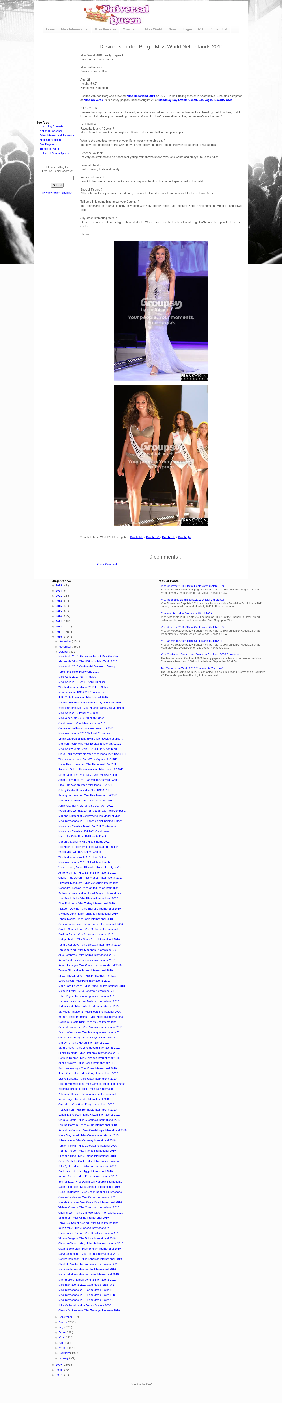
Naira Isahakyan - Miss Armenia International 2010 (88, 1274)
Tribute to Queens (50, 148)
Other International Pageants (57, 135)
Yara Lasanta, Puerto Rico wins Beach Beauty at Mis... (90, 867)
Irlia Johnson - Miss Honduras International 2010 (87, 1109)
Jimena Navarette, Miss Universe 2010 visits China (88, 779)
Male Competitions (51, 139)
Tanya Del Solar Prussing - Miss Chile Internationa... (89, 1223)
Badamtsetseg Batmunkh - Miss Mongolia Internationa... (91, 1016)
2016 (59, 606)
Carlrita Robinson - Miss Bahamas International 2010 (90, 1258)
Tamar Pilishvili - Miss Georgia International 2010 (87, 1145)
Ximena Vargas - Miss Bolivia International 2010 (87, 1238)
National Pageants (51, 131)
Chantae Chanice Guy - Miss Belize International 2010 (90, 1243)
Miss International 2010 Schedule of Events (84, 862)
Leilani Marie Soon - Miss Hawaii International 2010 (89, 1114)
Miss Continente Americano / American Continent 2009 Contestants (201, 654)
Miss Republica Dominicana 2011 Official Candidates (192, 599)
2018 (59, 600)
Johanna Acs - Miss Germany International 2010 (87, 1140)
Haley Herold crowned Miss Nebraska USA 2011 (87, 764)
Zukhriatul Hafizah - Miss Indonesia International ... (88, 1094)
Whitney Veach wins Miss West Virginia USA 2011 (88, 759)
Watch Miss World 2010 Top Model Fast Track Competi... (92, 810)
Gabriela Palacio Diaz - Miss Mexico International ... (89, 1022)
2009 (59, 1364)
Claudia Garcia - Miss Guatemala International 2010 (89, 1120)
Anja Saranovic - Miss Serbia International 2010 (86, 955)
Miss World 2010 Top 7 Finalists (77, 676)
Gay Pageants (48, 144)
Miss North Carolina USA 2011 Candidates (83, 831)
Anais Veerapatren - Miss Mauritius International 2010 (90, 1027)
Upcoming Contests (51, 126)
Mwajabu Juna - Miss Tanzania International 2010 (88, 913)
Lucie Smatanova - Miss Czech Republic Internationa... (91, 1192)
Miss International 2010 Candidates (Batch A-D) (86, 1300)
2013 (59, 621)
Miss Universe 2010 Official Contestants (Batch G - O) (192, 627)
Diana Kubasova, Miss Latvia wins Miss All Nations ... (90, 774)
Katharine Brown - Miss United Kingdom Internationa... (90, 893)
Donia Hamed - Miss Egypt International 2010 (85, 1171)
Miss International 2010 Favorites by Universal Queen (90, 821)
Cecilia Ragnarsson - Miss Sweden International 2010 (90, 924)
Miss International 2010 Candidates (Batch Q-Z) (86, 1284)
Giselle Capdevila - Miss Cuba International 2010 (87, 1197)
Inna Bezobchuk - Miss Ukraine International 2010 (88, 898)
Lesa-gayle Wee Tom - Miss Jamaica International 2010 (91, 1083)
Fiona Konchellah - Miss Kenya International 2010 (88, 1073)
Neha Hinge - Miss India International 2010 (84, 1099)
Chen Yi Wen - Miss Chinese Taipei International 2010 (90, 1212)
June (62, 1332)
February (64, 1353)
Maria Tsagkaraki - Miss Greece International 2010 (88, 1135)
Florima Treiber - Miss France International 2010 (87, 1150)
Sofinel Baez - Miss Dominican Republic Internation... (90, 1181)
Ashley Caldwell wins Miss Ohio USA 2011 (83, 790)
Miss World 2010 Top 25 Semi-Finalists (81, 682)
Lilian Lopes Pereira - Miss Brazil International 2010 (89, 1233)
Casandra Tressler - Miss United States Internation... (89, 888)
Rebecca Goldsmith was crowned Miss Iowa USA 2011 (91, 769)
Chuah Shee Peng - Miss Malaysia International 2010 (90, 1037)
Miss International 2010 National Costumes (84, 733)
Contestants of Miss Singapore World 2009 (186, 613)
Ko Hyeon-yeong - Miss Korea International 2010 (87, 1068)
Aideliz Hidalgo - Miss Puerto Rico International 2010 (90, 965)
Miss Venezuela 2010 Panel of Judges (81, 718)
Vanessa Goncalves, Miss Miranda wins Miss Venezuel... (92, 707)
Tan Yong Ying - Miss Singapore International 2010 (88, 949)
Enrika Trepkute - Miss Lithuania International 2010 (88, 1053)
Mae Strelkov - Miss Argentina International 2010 (87, 1279)
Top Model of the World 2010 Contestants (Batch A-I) (192, 668)
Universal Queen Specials (55, 153)
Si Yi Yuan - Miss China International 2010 (83, 1217)
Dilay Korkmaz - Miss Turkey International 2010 (86, 903)
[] (51, 192)
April (62, 1342)
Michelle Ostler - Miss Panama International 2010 (87, 991)
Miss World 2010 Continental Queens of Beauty (86, 666)
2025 (59, 585)
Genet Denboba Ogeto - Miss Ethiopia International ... (90, 1161)
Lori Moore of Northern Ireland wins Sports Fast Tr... (89, 846)
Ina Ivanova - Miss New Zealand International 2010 (88, 1001)
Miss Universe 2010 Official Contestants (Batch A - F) (192, 640)
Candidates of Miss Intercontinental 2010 (82, 723)
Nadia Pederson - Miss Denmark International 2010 (89, 1186)
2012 (59, 626)
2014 (59, 616)
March (63, 1347)
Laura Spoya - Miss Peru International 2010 (84, 980)
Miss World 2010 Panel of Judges (78, 712)
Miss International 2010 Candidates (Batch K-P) (86, 1290)
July (61, 1327)
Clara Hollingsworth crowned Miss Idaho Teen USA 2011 (92, 754)
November (65, 646)
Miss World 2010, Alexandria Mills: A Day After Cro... (89, 656)
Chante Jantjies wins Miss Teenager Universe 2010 (89, 1310)
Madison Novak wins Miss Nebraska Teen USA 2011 (89, 743)
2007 (59, 1375)
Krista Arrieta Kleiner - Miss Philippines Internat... (87, 975)
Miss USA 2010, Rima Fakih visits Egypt (82, 836)
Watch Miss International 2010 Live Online (83, 687)
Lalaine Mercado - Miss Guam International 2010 (87, 1125)
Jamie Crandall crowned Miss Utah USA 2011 (85, 805)
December (65, 641)
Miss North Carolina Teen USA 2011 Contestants (87, 826)
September (66, 1317)
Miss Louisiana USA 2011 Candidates (81, 692)
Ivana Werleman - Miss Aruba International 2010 (87, 1269)
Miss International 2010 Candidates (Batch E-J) (86, 1295)
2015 (59, 611)
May (62, 1337)
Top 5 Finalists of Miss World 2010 (78, 671)
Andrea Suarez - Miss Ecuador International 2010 (87, 1176)
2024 (59, 590)
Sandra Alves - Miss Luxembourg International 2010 (89, 1047)
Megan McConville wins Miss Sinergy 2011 (84, 841)
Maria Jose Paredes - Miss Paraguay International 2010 (91, 986)
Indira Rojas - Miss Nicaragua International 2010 (87, 996)
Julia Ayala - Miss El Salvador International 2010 (87, 1166)
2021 (59, 595)
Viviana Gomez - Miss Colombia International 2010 (88, 1207)
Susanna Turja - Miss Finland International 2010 (87, 1156)
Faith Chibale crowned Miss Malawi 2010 (83, 697)
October (64, 651)
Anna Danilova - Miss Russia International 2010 (86, 960)
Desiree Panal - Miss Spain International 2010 (85, 934)
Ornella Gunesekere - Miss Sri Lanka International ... (89, 929)
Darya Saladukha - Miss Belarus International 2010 (88, 1253)
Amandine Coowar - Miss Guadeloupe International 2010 (92, 1130)
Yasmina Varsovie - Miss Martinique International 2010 (90, 1032)
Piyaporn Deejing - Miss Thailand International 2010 (89, 908)
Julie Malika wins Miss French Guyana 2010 (84, 1305)
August (63, 1322)
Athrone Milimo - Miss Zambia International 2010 (87, 872)
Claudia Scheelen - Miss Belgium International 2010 (89, 1248)
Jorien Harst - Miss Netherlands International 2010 (88, 1006)
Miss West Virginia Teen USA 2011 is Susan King (87, 749)
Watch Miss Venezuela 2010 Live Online (82, 857)
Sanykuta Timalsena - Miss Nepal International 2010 (89, 1011)
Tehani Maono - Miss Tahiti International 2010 (85, 919)
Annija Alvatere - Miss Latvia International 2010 (86, 1063)
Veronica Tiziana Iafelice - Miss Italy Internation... (87, 1088)
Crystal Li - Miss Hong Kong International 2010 (86, 1104)
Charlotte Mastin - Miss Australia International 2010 (88, 1264)
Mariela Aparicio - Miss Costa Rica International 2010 (90, 1202)
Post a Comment (107, 564)
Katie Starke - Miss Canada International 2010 (85, 1228)
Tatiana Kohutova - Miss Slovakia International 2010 (89, 944)
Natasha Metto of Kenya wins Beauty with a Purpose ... (90, 702)
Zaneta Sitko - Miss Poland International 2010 (85, 970)
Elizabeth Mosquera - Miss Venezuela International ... (90, 883)
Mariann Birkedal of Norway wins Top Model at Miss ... (90, 816)
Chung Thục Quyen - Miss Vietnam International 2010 (90, 877)
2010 (59, 637)
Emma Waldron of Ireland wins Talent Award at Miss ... (90, 738)
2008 (59, 1370)
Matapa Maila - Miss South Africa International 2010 (89, 939)
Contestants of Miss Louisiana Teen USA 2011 (85, 728)
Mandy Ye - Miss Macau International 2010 (83, 1042)
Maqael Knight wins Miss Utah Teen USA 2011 (86, 800)
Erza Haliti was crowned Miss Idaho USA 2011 (85, 785)
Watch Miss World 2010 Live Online (79, 851)
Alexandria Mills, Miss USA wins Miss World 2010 (87, 661)
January (64, 1358)
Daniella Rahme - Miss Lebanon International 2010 (89, 1058)
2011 (59, 631)
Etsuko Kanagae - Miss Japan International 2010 (87, 1078)
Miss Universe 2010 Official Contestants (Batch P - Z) (192, 586)
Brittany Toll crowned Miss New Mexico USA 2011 (87, 795)
